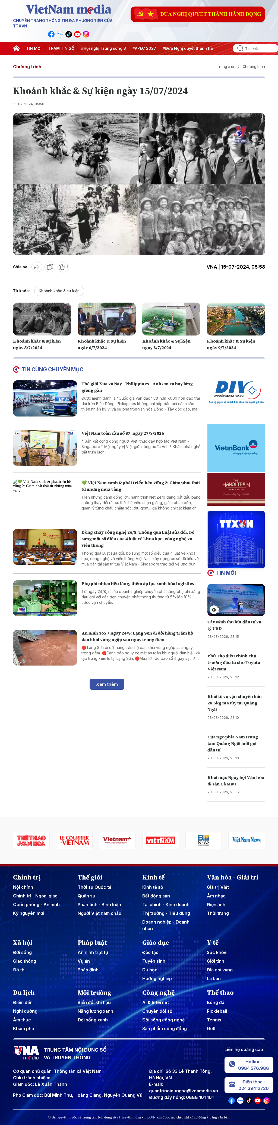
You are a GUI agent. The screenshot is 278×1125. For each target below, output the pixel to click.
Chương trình (27, 66)
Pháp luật (92, 942)
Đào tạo (150, 952)
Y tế (213, 942)
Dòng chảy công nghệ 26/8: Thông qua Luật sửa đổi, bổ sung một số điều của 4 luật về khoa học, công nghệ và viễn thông (137, 538)
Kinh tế (153, 877)
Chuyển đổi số (157, 1011)
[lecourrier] (31, 840)
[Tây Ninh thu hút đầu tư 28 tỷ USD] (236, 600)
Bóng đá (215, 1002)
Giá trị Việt (218, 887)
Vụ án (84, 961)
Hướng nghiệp (157, 978)
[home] (16, 48)
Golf (211, 1028)
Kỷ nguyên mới (28, 913)
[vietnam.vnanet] (117, 840)
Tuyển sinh (153, 961)
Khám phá (23, 1028)
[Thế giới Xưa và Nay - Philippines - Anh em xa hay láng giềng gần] (45, 398)
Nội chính (23, 887)
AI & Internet (155, 1002)
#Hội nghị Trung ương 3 (103, 48)
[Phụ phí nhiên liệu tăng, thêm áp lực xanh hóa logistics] (45, 598)
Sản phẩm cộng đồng (164, 1028)
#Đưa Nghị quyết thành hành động (196, 48)
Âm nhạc (216, 896)
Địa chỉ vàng (220, 969)
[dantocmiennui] (246, 840)
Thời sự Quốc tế (94, 887)
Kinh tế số (152, 887)
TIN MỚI (34, 48)
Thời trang (218, 913)
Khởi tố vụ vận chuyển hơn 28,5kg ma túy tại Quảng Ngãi (234, 702)
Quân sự (86, 896)
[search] (238, 48)
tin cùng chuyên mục (52, 369)
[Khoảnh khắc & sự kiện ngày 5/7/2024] (42, 319)
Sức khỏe (217, 952)
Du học (149, 969)
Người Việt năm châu (99, 913)
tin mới (226, 573)
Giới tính (215, 961)
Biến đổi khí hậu (94, 1002)
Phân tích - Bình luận (99, 904)
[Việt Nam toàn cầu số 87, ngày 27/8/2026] (45, 448)
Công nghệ (158, 992)
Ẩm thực (22, 1020)
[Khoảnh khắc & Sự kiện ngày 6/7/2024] (107, 319)
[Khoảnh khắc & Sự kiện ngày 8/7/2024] (171, 319)
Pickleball (217, 1011)
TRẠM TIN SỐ (61, 48)
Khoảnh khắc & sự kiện (59, 290)
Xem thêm (107, 684)
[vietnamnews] (203, 840)
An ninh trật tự (93, 952)
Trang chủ (225, 66)
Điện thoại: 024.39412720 (253, 1085)
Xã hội (22, 942)
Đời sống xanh (93, 1020)
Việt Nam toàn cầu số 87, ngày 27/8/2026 (122, 433)
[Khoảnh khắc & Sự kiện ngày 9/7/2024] (236, 319)
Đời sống (22, 952)
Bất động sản (156, 896)
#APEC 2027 (144, 48)
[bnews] (160, 840)
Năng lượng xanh (95, 1011)
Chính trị (27, 877)
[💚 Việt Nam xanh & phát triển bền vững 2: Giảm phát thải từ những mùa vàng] (45, 497)
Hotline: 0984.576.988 (253, 1065)
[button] (234, 564)
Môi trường (94, 992)
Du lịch (24, 992)
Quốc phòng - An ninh (36, 904)
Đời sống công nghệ (163, 1020)
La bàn (214, 978)
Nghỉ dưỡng (25, 1011)
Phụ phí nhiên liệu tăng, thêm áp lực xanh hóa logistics (137, 583)
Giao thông (24, 961)
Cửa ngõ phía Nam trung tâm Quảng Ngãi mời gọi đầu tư (232, 743)
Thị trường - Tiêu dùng (166, 913)
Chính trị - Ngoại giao (35, 896)
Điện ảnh (216, 904)
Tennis (214, 1020)
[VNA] (51, 34)
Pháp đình (88, 969)
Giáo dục (155, 942)
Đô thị (19, 969)
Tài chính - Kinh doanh (165, 904)
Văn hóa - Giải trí (232, 877)
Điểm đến (23, 1002)
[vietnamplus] (74, 840)
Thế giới (90, 877)
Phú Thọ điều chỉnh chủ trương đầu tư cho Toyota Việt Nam (233, 662)
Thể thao (220, 992)
